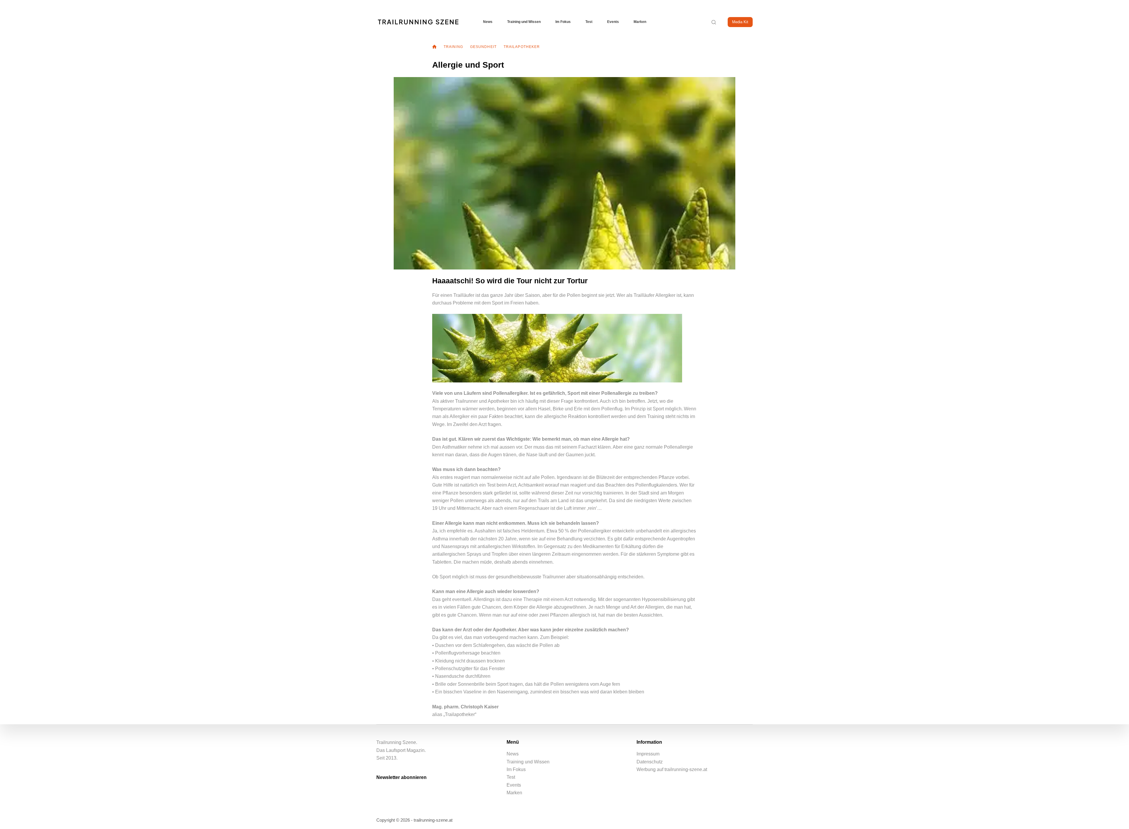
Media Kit (740, 22)
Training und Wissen (524, 22)
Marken (640, 22)
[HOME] (434, 47)
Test (588, 22)
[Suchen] (714, 22)
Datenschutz (650, 761)
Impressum (648, 753)
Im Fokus (563, 22)
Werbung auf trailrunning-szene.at (672, 769)
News (487, 22)
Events (613, 22)
